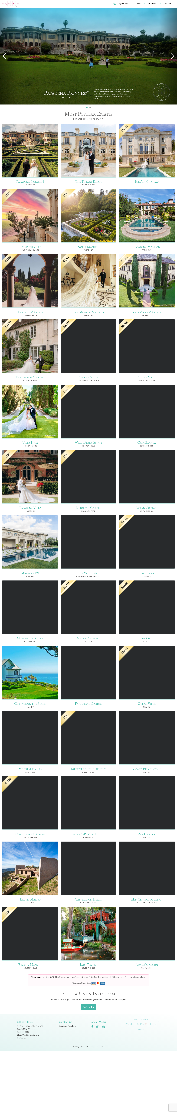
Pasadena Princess (66, 93)
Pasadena (66, 97)
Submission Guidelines (67, 1026)
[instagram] (98, 1027)
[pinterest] (104, 1027)
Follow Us (88, 1007)
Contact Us (21, 1038)
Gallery (137, 3)
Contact (167, 3)
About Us (152, 3)
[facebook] (93, 1027)
